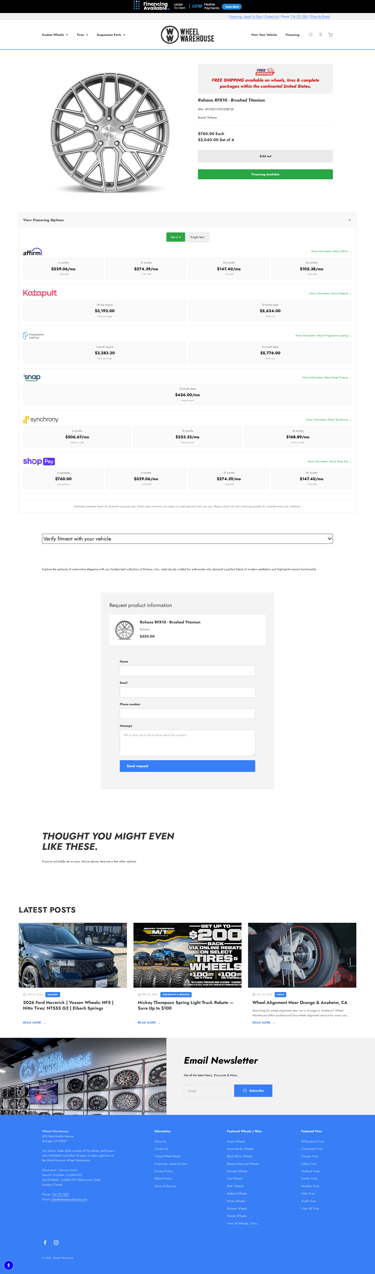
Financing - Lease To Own (245, 16)
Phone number (130, 704)
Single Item (197, 237)
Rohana (212, 117)
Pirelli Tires (308, 1201)
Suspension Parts (109, 35)
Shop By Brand (320, 16)
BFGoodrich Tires (312, 1141)
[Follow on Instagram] (56, 1243)
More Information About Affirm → (331, 251)
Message (126, 726)
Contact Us (271, 16)
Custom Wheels (53, 35)
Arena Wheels (236, 1141)
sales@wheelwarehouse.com (69, 1199)
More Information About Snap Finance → (327, 377)
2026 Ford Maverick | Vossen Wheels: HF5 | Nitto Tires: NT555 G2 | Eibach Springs (68, 1005)
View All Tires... (311, 1208)
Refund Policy (163, 1178)
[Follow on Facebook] (45, 1243)
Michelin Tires (310, 1186)
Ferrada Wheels (237, 1171)
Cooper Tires (309, 1156)
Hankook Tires (310, 1171)
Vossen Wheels (237, 1216)
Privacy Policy (164, 1171)
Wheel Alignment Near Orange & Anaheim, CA (299, 1002)
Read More (34, 1022)
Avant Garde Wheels (240, 1149)
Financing (292, 35)
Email (123, 683)
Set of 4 (176, 237)
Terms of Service (165, 1186)
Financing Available (266, 174)
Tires (80, 35)
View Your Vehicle (264, 35)
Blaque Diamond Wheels (243, 1164)
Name (124, 661)
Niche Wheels (236, 1201)
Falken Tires (308, 1164)
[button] (8, 1265)
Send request (137, 765)
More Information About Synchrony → (329, 419)
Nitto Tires (308, 1193)
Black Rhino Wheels (239, 1156)
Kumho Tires (309, 1178)
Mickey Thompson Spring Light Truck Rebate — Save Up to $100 (186, 1005)
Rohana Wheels (237, 1208)
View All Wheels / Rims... (243, 1223)
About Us (160, 1141)
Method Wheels (237, 1193)
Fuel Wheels (235, 1178)
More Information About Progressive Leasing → (324, 335)
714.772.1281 (299, 16)
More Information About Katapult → (331, 293)
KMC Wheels (235, 1186)
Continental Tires (312, 1149)
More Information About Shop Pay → (330, 461)
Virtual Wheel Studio (168, 1156)
